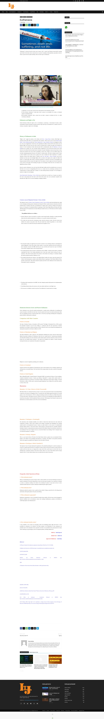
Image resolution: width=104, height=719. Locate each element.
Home (3, 11)
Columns (19, 11)
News (7, 11)
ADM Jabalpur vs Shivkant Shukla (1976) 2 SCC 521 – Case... (54, 700)
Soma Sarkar (23, 22)
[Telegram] (79, 1)
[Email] (32, 25)
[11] (42, 443)
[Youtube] (83, 1)
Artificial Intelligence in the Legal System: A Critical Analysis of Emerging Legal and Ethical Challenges (74, 51)
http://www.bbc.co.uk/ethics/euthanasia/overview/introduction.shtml (31, 598)
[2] (58, 124)
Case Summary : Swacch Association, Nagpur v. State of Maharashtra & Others (74, 35)
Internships (42, 11)
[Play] (51, 78)
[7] (24, 379)
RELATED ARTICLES (24, 652)
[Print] (35, 25)
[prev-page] (20, 671)
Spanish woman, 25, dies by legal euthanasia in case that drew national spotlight (41, 84)
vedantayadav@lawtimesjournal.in (32, 700)
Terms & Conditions (74, 710)
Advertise (62, 710)
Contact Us (58, 710)
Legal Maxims (32, 11)
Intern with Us (52, 710)
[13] (52, 529)
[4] (22, 148)
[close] (52, 714)
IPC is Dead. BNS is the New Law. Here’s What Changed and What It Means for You (26, 666)
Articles (24, 15)
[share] (59, 84)
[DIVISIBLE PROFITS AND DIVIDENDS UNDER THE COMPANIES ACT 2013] (55, 659)
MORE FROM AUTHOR (34, 652)
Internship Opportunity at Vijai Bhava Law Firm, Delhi (74, 57)
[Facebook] (73, 1)
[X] (81, 1)
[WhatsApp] (26, 25)
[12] (34, 500)
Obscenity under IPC (24, 635)
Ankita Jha (60, 535)
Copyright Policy (81, 710)
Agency (60, 635)
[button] (102, 12)
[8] (45, 389)
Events (51, 11)
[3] (31, 142)
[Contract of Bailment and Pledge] (45, 694)
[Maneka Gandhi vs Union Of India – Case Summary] (45, 688)
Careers (48, 710)
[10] (42, 428)
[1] (25, 52)
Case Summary (25, 11)
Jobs (37, 11)
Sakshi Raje (59, 538)
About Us (43, 710)
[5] (29, 311)
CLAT (46, 11)
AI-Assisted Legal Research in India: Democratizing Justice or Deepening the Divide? (74, 40)
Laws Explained (12, 11)
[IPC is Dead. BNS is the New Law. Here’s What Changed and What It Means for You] (26, 659)
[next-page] (22, 671)
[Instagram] (75, 1)
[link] (22, 84)
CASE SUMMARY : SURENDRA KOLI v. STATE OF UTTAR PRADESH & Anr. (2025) (74, 45)
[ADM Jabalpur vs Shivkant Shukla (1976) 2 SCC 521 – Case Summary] (45, 699)
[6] (25, 315)
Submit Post (56, 11)
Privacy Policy (67, 710)
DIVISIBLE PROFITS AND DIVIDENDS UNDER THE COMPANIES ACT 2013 (53, 666)
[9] (38, 419)
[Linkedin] (77, 1)
